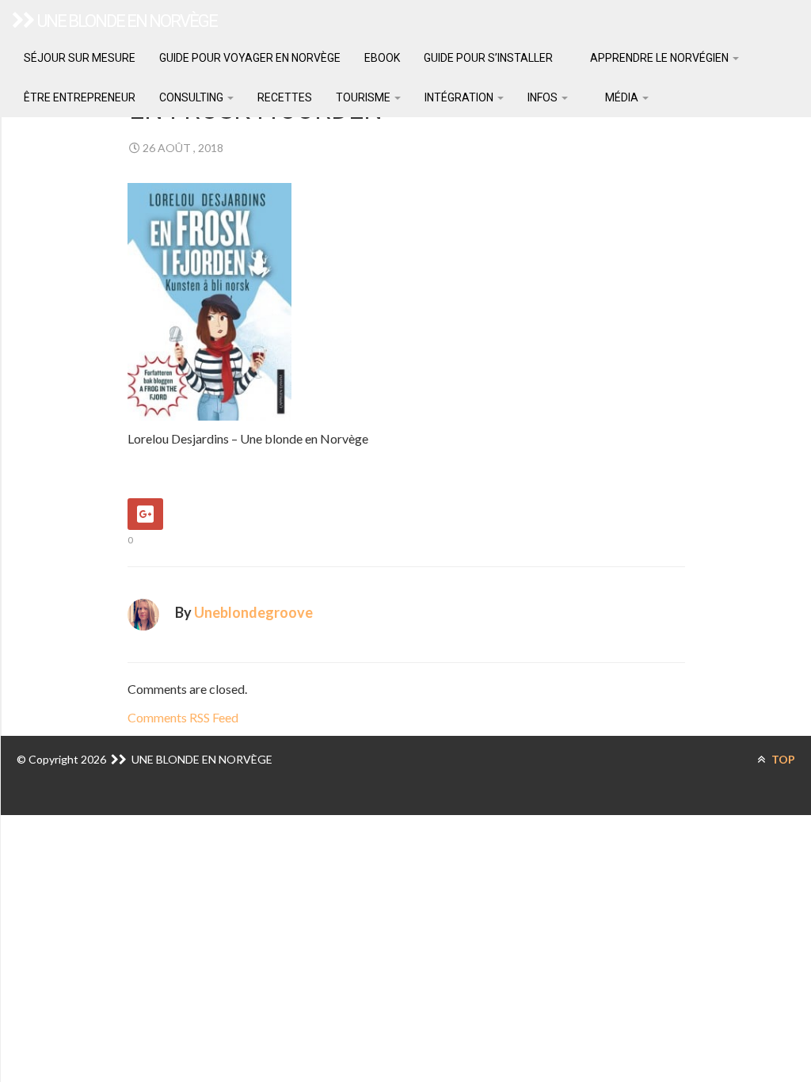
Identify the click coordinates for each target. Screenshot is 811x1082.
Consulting (192, 97)
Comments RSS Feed (183, 717)
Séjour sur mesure (79, 57)
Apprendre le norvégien (659, 57)
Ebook (382, 57)
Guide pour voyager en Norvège (250, 57)
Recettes (284, 97)
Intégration (460, 97)
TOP (782, 759)
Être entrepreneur (79, 97)
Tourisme (364, 97)
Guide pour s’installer (488, 57)
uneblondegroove (253, 612)
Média (622, 97)
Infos (543, 97)
